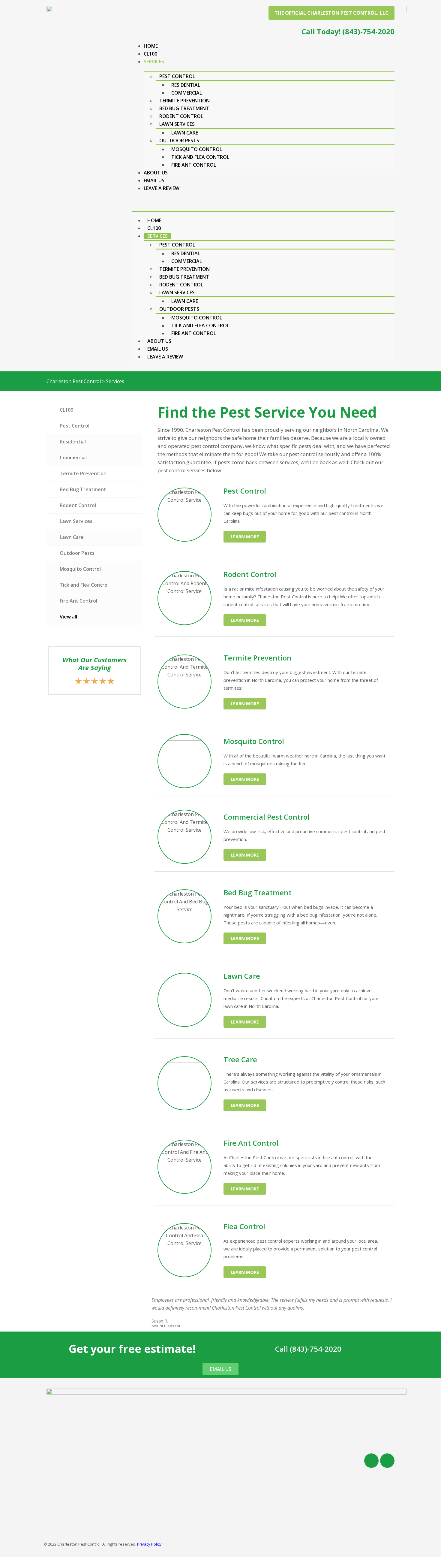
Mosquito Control (196, 149)
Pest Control (177, 76)
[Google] (387, 1460)
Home (151, 46)
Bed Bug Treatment (184, 108)
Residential (185, 85)
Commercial (186, 92)
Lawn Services (177, 124)
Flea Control (244, 1226)
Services (154, 61)
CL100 (150, 53)
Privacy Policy (149, 1544)
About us (156, 172)
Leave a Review (161, 188)
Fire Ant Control (193, 165)
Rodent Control (181, 116)
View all (68, 616)
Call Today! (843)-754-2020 (348, 31)
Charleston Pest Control (73, 381)
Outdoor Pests (179, 140)
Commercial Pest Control (267, 817)
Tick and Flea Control (200, 157)
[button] (331, 13)
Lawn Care (184, 132)
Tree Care (240, 1059)
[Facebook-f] (371, 1460)
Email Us (154, 180)
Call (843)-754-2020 (308, 1349)
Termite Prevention (184, 100)
